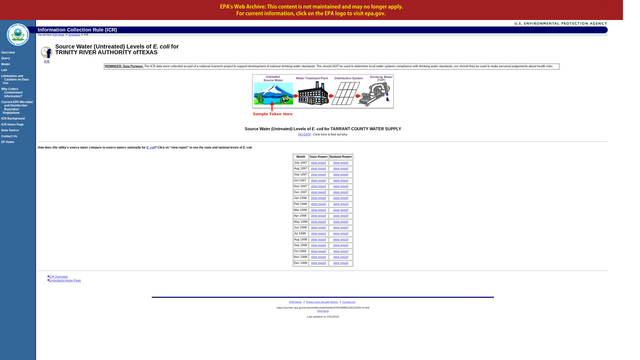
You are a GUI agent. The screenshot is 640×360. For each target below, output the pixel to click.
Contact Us (10, 136)
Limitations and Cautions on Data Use (16, 79)
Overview (9, 52)
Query (6, 58)
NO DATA (304, 134)
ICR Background (14, 118)
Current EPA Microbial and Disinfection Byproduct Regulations (18, 107)
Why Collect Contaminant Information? (12, 92)
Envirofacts (74, 34)
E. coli (150, 147)
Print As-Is (323, 311)
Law (5, 70)
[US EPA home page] (18, 49)
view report (318, 162)
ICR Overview (58, 276)
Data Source (11, 130)
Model (6, 64)
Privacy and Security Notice (322, 301)
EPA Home (58, 34)
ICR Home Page (13, 124)
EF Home (8, 142)
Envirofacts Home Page (65, 280)
